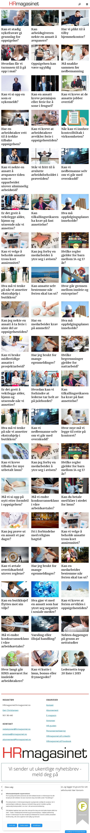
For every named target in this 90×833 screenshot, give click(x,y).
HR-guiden (51, 725)
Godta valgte (24, 825)
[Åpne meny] (87, 4)
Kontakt (49, 705)
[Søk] (79, 4)
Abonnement (52, 710)
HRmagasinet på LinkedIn (58, 736)
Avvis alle (12, 825)
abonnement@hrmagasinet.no (17, 739)
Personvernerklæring (56, 730)
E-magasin (51, 715)
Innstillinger (36, 825)
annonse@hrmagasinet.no (15, 734)
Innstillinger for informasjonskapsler (75, 831)
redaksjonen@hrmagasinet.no (16, 729)
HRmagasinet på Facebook (58, 741)
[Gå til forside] (38, 4)
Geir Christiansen (10, 710)
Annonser (50, 720)
